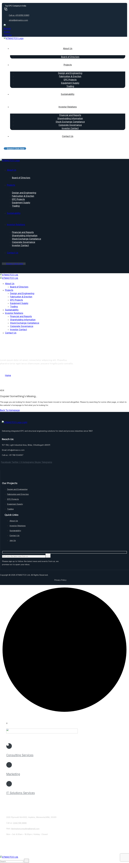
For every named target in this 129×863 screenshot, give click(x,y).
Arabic (7, 32)
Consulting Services (19, 755)
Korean (7, 28)
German (8, 35)
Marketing (13, 774)
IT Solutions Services (20, 793)
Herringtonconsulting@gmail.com (25, 828)
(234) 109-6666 (20, 823)
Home (8, 375)
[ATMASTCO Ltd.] (9, 275)
